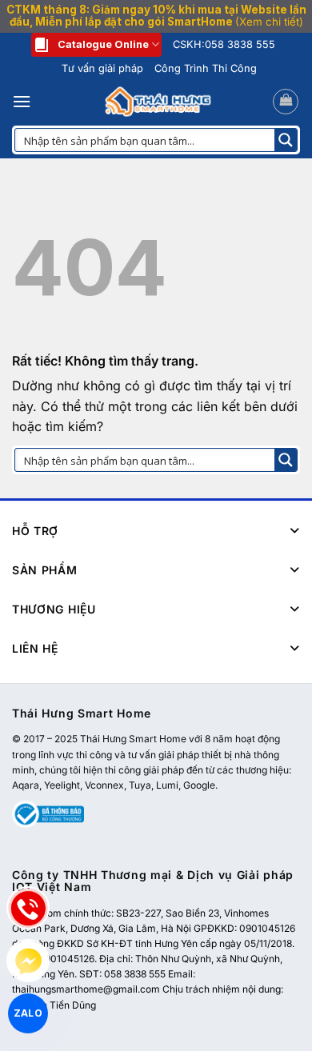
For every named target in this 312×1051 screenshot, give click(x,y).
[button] (21, 101)
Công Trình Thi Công (205, 68)
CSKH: (224, 44)
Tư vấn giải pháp (102, 68)
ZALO (28, 1012)
